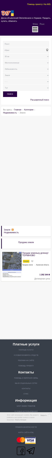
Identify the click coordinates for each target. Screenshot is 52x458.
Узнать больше (20, 420)
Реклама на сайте (26, 360)
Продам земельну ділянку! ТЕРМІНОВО (35, 254)
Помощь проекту (26, 366)
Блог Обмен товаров (26, 406)
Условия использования (26, 411)
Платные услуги (26, 350)
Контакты (26, 389)
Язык (42, 24)
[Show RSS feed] (13, 230)
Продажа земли (26, 242)
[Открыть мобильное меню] (35, 29)
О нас (26, 394)
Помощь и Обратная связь (26, 378)
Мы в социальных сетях (26, 383)
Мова (35, 24)
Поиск (10, 94)
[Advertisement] (26, 144)
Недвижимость (11, 232)
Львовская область (42, 265)
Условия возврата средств (26, 355)
